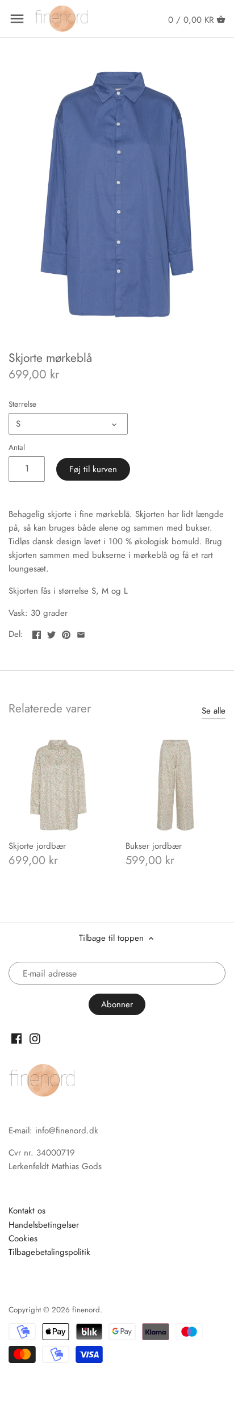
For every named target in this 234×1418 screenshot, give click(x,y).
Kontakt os (27, 1210)
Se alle (213, 711)
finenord (86, 1309)
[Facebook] (16, 1038)
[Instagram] (35, 1038)
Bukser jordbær (154, 846)
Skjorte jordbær (37, 846)
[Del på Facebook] (36, 633)
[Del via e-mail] (81, 633)
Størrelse (22, 404)
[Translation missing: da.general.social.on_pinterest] (66, 633)
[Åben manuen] (17, 18)
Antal (17, 447)
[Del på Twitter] (51, 633)
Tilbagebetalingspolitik (49, 1252)
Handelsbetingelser (44, 1225)
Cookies (23, 1238)
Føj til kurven (93, 469)
